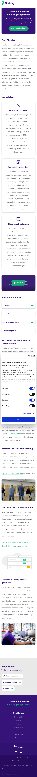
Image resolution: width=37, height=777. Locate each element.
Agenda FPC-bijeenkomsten (12, 474)
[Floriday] (18, 746)
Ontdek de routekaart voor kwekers (15, 543)
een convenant (13, 434)
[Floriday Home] (8, 3)
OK (18, 419)
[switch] (32, 394)
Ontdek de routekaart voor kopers (14, 546)
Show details (26, 413)
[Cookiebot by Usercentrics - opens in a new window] (26, 356)
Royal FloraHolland (25, 758)
